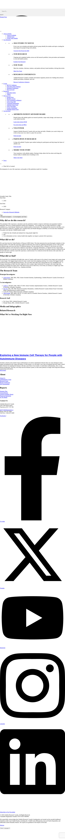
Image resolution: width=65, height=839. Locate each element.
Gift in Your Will (11, 102)
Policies (2, 825)
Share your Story (18, 157)
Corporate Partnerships (13, 103)
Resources (6, 91)
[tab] (6, 217)
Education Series (11, 92)
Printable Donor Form (13, 109)
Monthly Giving (11, 99)
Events (5, 83)
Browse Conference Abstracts (21, 82)
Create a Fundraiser (12, 108)
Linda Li (5, 285)
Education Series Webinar (14, 86)
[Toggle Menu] (0, 31)
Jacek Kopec (6, 277)
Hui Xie (5, 288)
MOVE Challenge (12, 85)
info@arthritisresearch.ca (6, 410)
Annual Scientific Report (6, 394)
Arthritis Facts (10, 37)
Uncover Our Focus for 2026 (21, 50)
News (5, 160)
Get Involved (6, 111)
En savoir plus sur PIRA (20, 124)
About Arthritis (7, 33)
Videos (8, 94)
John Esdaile (6, 293)
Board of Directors (5, 382)
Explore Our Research (19, 61)
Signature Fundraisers (12, 88)
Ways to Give (7, 95)
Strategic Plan (3, 391)
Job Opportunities (4, 384)
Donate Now (10, 97)
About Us (2, 378)
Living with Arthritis (12, 38)
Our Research (7, 40)
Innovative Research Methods (11, 212)
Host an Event (10, 89)
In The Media (3, 397)
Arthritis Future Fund (12, 105)
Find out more (17, 135)
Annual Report (4, 393)
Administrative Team (5, 379)
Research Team (4, 381)
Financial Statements (5, 396)
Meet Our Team (18, 71)
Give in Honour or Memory (14, 100)
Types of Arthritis (11, 35)
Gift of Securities (11, 106)
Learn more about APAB (20, 122)
